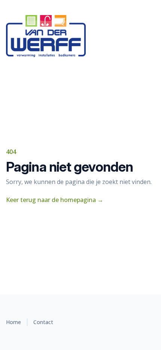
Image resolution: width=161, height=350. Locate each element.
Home (13, 322)
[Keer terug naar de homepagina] (80, 36)
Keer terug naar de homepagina (54, 200)
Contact (43, 322)
